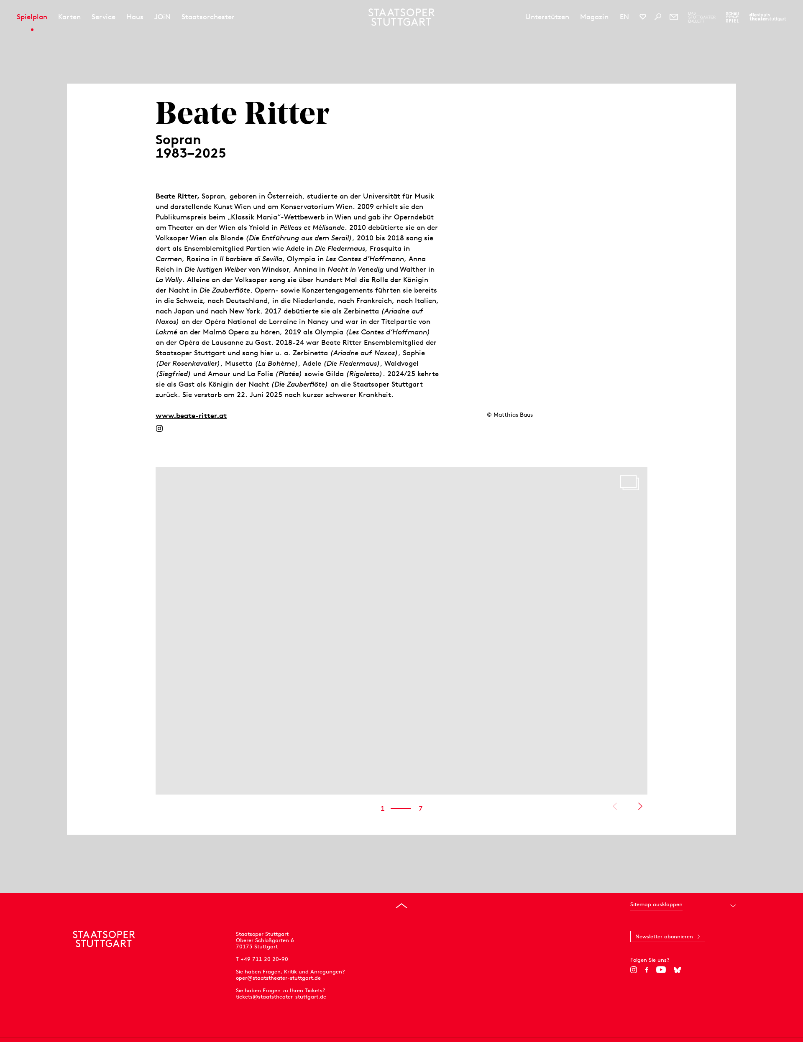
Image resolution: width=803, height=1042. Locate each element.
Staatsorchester (208, 16)
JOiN (162, 16)
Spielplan (32, 16)
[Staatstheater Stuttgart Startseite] (401, 17)
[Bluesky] (677, 969)
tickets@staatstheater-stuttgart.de (281, 996)
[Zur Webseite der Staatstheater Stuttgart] (767, 17)
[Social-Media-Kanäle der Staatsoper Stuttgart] (642, 16)
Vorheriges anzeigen (614, 806)
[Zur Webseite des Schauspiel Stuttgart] (732, 17)
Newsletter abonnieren (664, 936)
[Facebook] (646, 969)
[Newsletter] (674, 16)
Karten (69, 16)
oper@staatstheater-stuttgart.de (278, 977)
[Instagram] (159, 428)
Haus (134, 16)
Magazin (594, 16)
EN (624, 16)
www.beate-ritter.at (191, 415)
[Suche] (658, 16)
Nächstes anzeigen (640, 806)
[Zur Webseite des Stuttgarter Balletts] (702, 17)
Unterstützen (547, 16)
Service (103, 16)
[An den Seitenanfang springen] (401, 906)
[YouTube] (661, 969)
